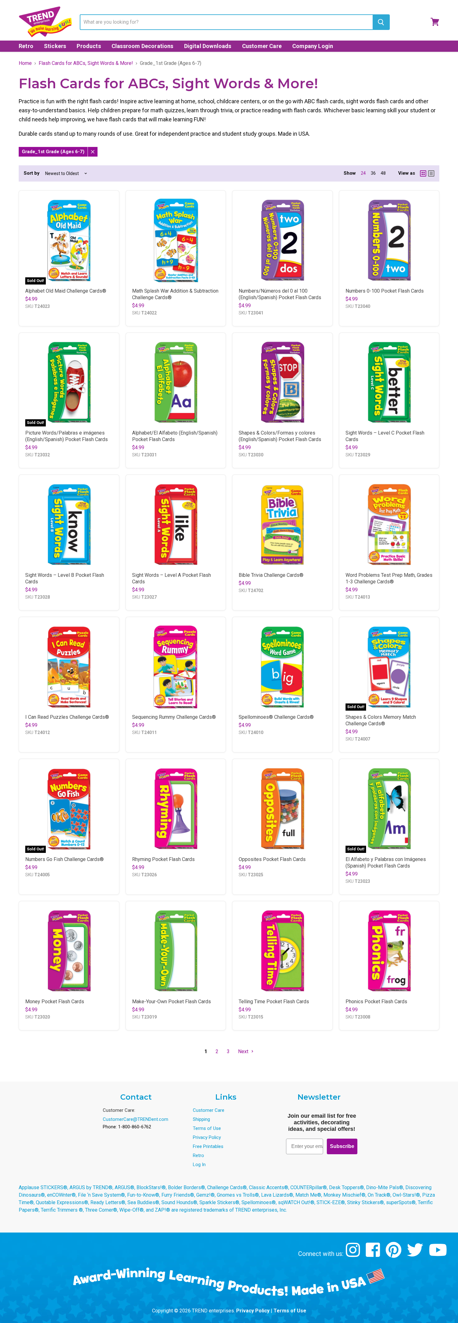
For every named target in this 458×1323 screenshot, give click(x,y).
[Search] (381, 22)
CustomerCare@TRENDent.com (135, 1119)
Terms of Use (207, 1128)
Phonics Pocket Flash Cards (376, 1001)
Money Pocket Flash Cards (54, 1001)
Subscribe (342, 1146)
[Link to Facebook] (373, 1254)
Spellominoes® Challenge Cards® (276, 717)
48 (383, 173)
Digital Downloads (207, 46)
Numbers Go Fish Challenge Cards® (64, 859)
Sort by (32, 173)
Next (244, 1051)
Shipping (201, 1119)
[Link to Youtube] (438, 1254)
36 (373, 173)
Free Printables (208, 1146)
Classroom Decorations (143, 46)
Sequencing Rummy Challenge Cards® (174, 717)
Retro (26, 46)
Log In (199, 1164)
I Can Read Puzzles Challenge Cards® (67, 717)
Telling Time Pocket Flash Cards (274, 1001)
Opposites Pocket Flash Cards (272, 859)
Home (25, 63)
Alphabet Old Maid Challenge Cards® (65, 291)
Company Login (312, 46)
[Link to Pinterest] (394, 1254)
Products (89, 46)
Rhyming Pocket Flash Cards (163, 859)
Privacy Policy (207, 1137)
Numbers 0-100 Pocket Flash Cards (385, 291)
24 (363, 173)
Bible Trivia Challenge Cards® (271, 575)
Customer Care (262, 46)
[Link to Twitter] (415, 1254)
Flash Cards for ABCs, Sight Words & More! (86, 63)
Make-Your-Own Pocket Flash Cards (171, 1001)
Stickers (55, 46)
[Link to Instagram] (353, 1254)
